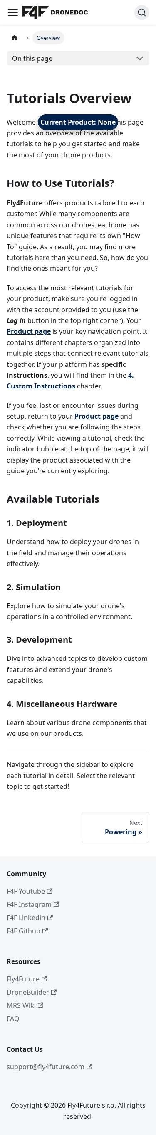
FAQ (13, 1018)
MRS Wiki (21, 1005)
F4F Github (23, 930)
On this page (32, 58)
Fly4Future (23, 978)
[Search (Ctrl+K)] (141, 12)
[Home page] (14, 37)
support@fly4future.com (45, 1066)
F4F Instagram (29, 904)
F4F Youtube (26, 891)
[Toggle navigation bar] (13, 12)
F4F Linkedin (26, 917)
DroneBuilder (28, 992)
